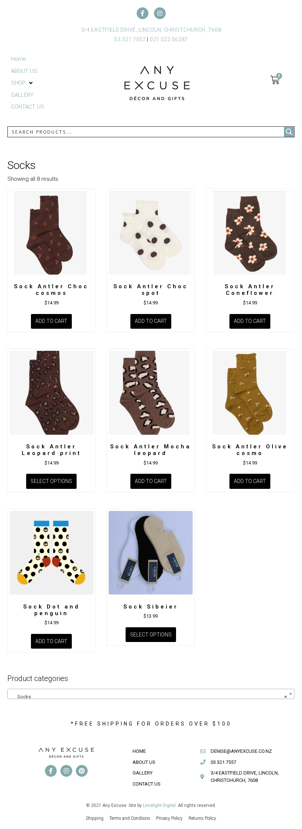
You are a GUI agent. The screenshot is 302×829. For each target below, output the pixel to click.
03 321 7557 (130, 39)
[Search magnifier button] (289, 132)
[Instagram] (160, 13)
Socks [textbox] (149, 696)
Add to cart (51, 321)
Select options (51, 481)
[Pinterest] (82, 771)
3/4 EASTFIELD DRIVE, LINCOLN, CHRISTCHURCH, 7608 (151, 30)
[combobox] (151, 694)
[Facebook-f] (142, 13)
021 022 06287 (169, 39)
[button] (22, 83)
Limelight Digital (159, 805)
